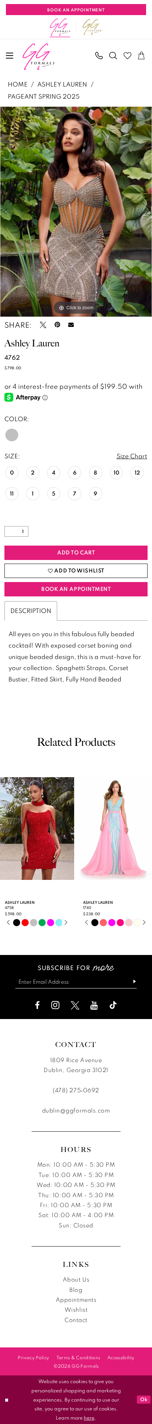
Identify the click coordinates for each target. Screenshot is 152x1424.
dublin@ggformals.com (76, 1110)
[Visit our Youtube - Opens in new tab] (94, 1005)
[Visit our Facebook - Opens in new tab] (37, 1005)
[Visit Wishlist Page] (128, 56)
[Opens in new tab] (92, 27)
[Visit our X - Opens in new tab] (75, 1005)
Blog (75, 1289)
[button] (10, 56)
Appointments (76, 1299)
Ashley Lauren (62, 84)
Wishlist (76, 1309)
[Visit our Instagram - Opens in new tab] (55, 1005)
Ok (144, 1399)
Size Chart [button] (132, 456)
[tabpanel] (76, 212)
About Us (76, 1279)
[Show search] (113, 56)
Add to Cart (76, 552)
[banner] (39, 56)
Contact (76, 1319)
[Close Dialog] (6, 1400)
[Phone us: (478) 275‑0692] (99, 56)
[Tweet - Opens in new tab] (43, 325)
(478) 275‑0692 (76, 1090)
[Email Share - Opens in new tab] (71, 325)
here (89, 1417)
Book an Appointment (76, 588)
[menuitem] (10, 56)
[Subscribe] (131, 981)
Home (18, 84)
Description (30, 610)
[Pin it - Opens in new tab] (57, 325)
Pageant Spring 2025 (44, 96)
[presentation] (42, 828)
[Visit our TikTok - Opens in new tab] (113, 1005)
